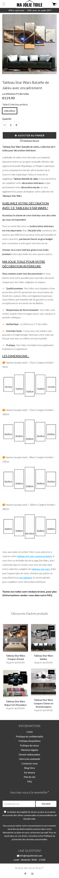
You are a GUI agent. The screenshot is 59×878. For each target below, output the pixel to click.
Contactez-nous (29, 763)
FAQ (29, 781)
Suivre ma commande (29, 759)
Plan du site (29, 777)
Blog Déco (29, 768)
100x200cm (9, 111)
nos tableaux (25, 577)
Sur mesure (29, 772)
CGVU (29, 732)
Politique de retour (29, 745)
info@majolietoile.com (30, 855)
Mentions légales (29, 750)
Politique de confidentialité (29, 736)
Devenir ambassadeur (29, 754)
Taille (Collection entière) (15, 104)
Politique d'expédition (30, 741)
